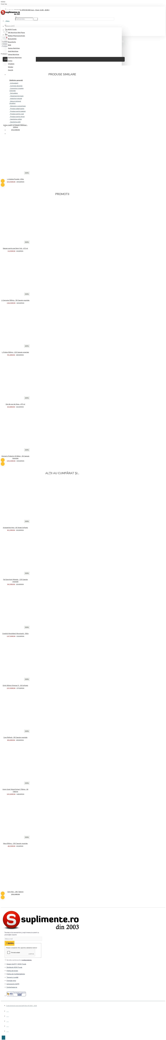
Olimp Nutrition (13, 54)
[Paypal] (8, 1021)
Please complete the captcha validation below (21, 948)
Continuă (7, 59)
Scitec (10, 61)
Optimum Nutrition (15, 58)
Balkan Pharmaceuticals (16, 36)
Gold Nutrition (13, 51)
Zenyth (10, 70)
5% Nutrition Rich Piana (16, 33)
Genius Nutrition (14, 48)
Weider (10, 67)
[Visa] (8, 1011)
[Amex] (8, 1026)
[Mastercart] (8, 1016)
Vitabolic (11, 64)
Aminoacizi (5, 44)
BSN (9, 45)
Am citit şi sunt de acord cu (19, 960)
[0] (4, 37)
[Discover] (8, 1031)
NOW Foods (12, 29)
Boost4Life (12, 42)
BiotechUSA (12, 39)
